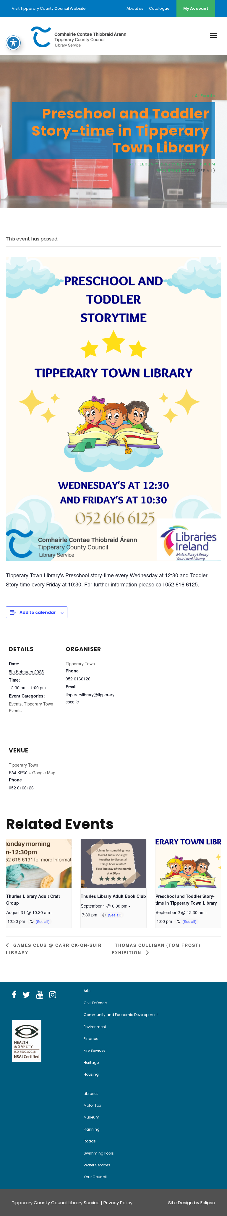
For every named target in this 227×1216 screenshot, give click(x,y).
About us (135, 8)
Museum (91, 1117)
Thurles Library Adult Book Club (113, 896)
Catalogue (159, 8)
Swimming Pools (99, 1153)
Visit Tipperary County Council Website (49, 8)
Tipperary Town (80, 663)
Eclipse (207, 1202)
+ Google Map (42, 773)
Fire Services (95, 1050)
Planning (92, 1129)
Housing (91, 1074)
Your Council (95, 1176)
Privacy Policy (117, 1202)
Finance (91, 1038)
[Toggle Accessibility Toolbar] (13, 43)
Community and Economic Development (121, 1014)
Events (15, 704)
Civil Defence (95, 1002)
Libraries (91, 1093)
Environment (95, 1026)
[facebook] (14, 995)
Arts (87, 990)
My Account (195, 8)
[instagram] (52, 995)
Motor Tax (92, 1105)
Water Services (97, 1165)
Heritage (91, 1062)
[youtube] (39, 995)
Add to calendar (38, 612)
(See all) (205, 170)
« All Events (203, 95)
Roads (90, 1141)
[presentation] (39, 863)
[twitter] (26, 995)
